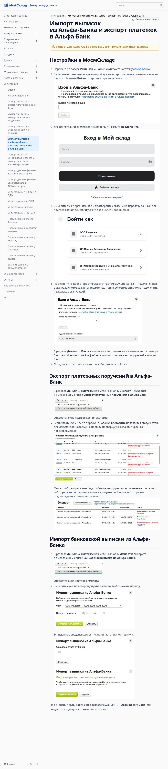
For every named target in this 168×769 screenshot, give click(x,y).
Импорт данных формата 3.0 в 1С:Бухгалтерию (22, 172)
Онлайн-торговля (14, 273)
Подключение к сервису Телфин (21, 257)
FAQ (6, 297)
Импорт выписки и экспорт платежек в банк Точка (22, 105)
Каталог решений (18, 95)
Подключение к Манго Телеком (20, 220)
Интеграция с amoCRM (21, 201)
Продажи (9, 54)
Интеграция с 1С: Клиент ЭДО (22, 193)
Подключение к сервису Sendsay (21, 239)
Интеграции (11, 83)
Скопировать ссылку (147, 19)
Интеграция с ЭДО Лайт (21, 212)
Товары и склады (13, 33)
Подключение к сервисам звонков (22, 229)
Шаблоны (9, 291)
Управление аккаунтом (17, 285)
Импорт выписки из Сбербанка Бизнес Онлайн (19, 129)
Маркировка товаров (16, 72)
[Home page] (30, 5)
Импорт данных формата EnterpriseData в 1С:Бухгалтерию (22, 183)
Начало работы (12, 21)
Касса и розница (13, 77)
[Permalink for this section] (118, 60)
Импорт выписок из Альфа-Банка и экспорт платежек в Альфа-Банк (20, 143)
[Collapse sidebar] (37, 764)
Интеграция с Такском (20, 207)
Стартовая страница (15, 15)
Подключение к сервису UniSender (21, 248)
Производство (12, 66)
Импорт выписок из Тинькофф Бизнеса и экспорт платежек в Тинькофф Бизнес (21, 159)
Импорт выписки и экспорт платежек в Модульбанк (19, 117)
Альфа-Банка (141, 69)
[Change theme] (31, 764)
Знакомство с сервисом (17, 27)
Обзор (11, 89)
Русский (11, 764)
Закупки (8, 48)
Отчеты (8, 279)
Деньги (8, 60)
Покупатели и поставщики (11, 41)
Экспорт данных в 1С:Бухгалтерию (18, 266)
